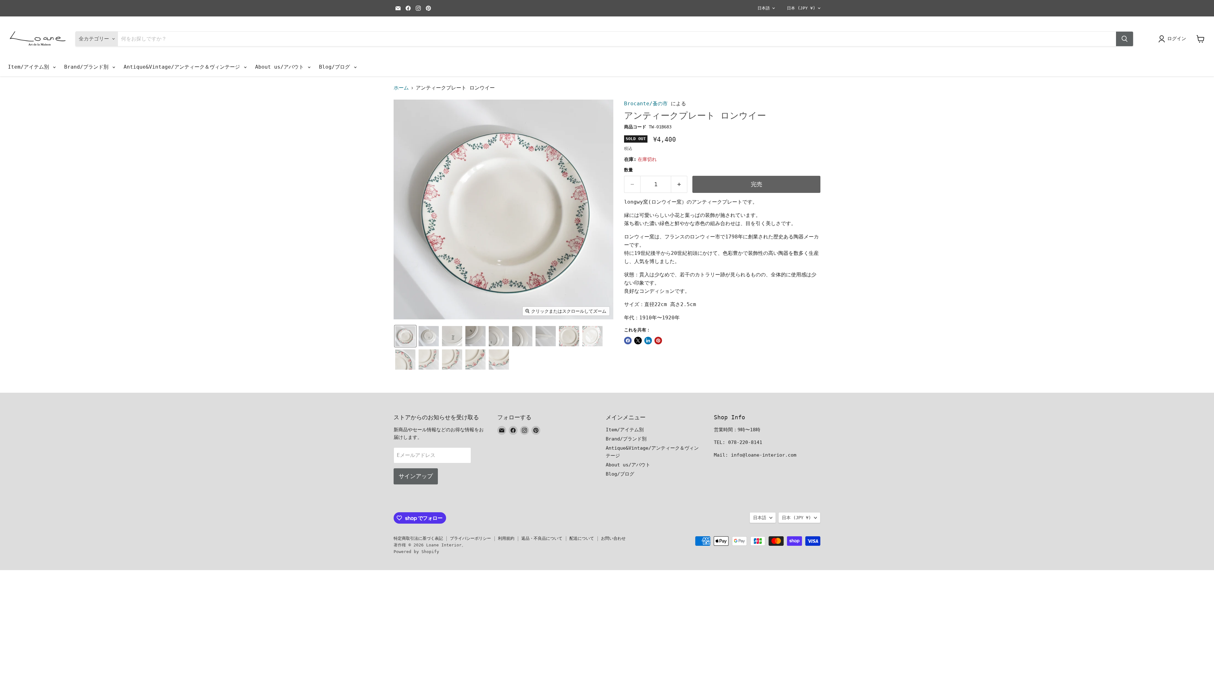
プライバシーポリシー (470, 538)
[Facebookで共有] (628, 340)
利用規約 (506, 538)
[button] (405, 336)
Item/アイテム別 (30, 67)
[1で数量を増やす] (679, 184)
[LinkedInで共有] (648, 340)
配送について (581, 538)
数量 (628, 169)
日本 (801, 8)
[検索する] (1124, 39)
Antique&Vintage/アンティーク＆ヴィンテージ (183, 67)
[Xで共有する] (638, 340)
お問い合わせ (613, 538)
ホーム (401, 88)
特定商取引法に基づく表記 (418, 538)
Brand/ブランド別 (88, 67)
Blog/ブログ (336, 67)
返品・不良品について (541, 538)
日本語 (763, 8)
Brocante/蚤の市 (646, 104)
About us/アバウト (281, 67)
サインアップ (416, 476)
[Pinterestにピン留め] (658, 340)
